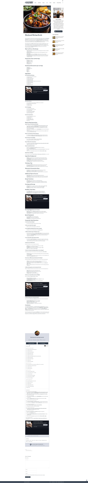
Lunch (47, 2)
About (50, 2)
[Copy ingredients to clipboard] (29, 345)
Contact (54, 2)
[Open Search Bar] (63, 3)
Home (35, 2)
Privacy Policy (59, 2)
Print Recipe (32, 343)
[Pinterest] (62, 1)
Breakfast (39, 2)
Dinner (43, 2)
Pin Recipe (43, 343)
